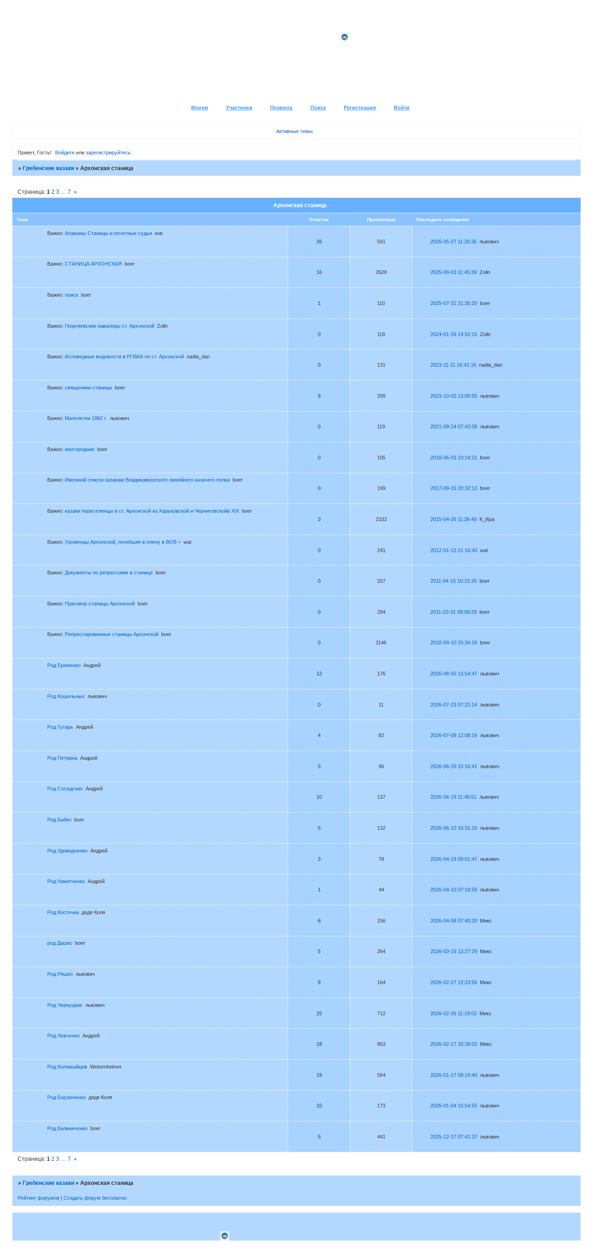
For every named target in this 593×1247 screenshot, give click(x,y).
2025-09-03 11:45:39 (453, 272)
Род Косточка (63, 912)
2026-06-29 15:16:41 (453, 766)
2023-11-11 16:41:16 (453, 365)
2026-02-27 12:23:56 (453, 982)
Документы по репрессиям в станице (109, 572)
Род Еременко (64, 665)
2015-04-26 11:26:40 (453, 519)
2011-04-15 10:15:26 (453, 581)
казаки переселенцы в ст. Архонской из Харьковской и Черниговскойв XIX (152, 511)
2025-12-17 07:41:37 (453, 1136)
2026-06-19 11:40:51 (453, 797)
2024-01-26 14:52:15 (453, 334)
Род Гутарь (60, 727)
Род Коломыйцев (67, 1066)
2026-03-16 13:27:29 (453, 951)
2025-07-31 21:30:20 (453, 303)
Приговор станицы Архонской (100, 603)
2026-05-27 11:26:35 (453, 241)
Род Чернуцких (64, 1005)
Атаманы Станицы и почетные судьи (108, 233)
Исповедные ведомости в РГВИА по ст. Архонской (124, 356)
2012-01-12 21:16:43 (453, 550)
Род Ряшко (60, 974)
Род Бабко (59, 819)
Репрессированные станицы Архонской (111, 634)
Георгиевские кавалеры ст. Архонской (109, 326)
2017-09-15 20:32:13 (453, 488)
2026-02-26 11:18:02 (453, 1013)
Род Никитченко (66, 881)
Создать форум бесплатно (94, 1198)
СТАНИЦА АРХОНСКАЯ (93, 264)
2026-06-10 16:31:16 (453, 828)
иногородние (80, 449)
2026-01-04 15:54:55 (453, 1105)
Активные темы (294, 131)
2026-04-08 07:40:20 (453, 920)
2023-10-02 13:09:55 (453, 396)
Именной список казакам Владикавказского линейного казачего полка (147, 480)
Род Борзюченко (66, 1097)
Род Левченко (63, 1035)
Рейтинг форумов (38, 1198)
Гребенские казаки (48, 168)
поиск (71, 295)
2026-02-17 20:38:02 (453, 1044)
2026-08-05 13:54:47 (453, 673)
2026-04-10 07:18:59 (453, 889)
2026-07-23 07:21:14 (453, 704)
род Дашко (59, 943)
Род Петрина (62, 758)
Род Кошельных (66, 696)
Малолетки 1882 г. (86, 418)
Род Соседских (65, 788)
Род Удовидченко (67, 850)
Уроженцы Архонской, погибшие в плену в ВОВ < (123, 542)
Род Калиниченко (67, 1128)
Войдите (65, 152)
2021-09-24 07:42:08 (453, 426)
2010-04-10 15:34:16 (453, 642)
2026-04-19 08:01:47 (453, 859)
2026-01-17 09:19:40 (453, 1075)
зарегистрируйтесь (108, 152)
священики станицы (88, 387)
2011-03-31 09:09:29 (453, 612)
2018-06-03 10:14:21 (453, 457)
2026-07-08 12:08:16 (453, 735)
